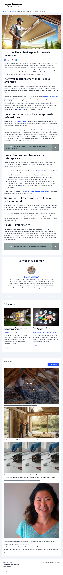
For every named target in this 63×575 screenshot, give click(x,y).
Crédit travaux (7, 567)
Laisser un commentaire (39, 332)
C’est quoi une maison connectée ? (41, 329)
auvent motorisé (20, 121)
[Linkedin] (16, 60)
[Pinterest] (12, 60)
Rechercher (8, 361)
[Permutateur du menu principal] (58, 5)
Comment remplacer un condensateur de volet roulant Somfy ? (20, 474)
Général (6, 332)
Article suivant (56, 296)
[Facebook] (5, 60)
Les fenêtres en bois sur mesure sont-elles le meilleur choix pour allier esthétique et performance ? (30, 477)
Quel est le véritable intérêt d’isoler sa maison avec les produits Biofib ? (22, 440)
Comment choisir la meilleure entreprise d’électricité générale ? (20, 405)
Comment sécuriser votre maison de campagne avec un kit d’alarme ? (22, 480)
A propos (6, 571)
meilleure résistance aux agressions (36, 191)
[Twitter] (9, 60)
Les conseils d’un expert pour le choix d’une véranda (16, 329)
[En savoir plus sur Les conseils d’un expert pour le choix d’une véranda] (17, 317)
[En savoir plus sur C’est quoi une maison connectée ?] (46, 317)
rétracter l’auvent (37, 171)
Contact (5, 569)
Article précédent (8, 296)
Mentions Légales (8, 562)
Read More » (8, 348)
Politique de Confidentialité (11, 564)
